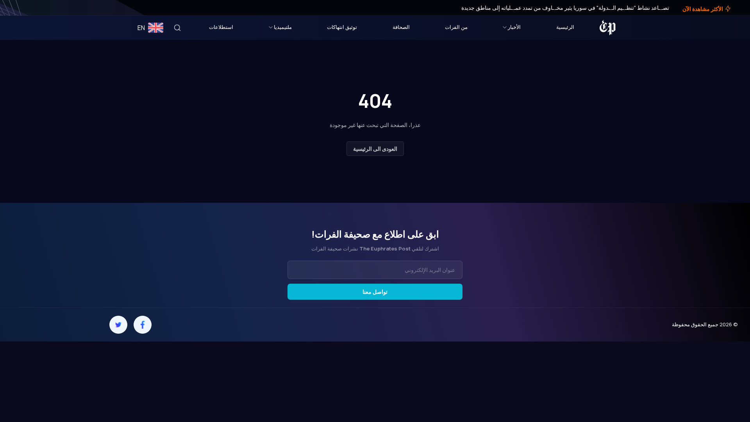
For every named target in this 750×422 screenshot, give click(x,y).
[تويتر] (30, 7)
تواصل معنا (375, 291)
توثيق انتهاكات (342, 26)
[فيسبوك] (35, 7)
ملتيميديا (283, 26)
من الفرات (456, 26)
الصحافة (401, 26)
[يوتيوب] (19, 7)
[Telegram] (70, 325)
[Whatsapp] (46, 325)
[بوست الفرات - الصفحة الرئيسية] (608, 28)
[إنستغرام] (25, 7)
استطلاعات (221, 26)
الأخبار (514, 26)
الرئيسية (565, 26)
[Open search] (177, 27)
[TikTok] (21, 325)
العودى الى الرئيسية (375, 148)
